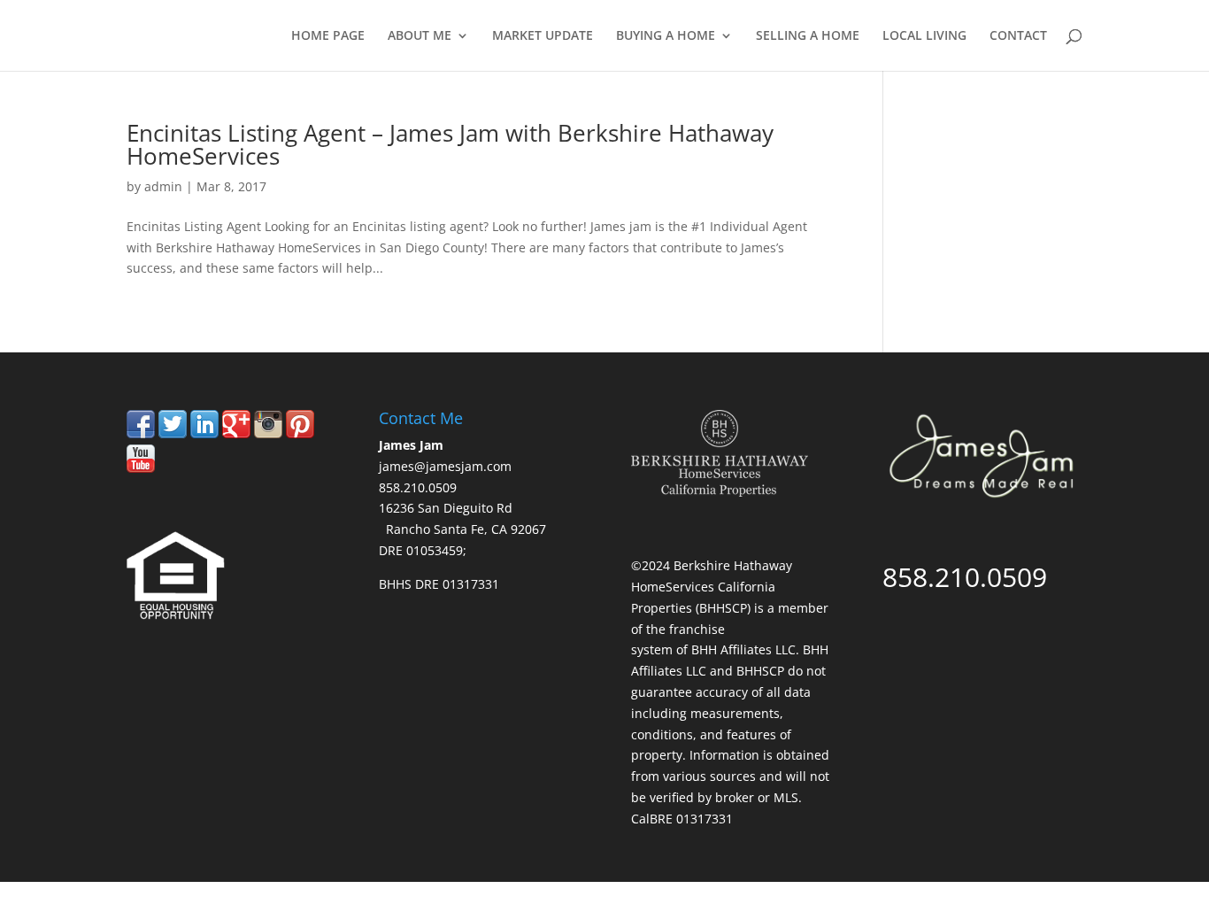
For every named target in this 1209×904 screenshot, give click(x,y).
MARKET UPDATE (542, 36)
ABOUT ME (419, 36)
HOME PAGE (328, 36)
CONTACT (1018, 36)
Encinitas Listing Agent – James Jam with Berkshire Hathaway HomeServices (450, 144)
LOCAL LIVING (924, 36)
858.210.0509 (992, 134)
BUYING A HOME (665, 36)
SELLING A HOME (807, 36)
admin (163, 186)
